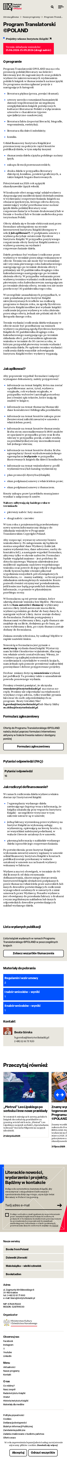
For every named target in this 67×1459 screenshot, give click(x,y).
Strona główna (11, 17)
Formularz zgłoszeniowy (33, 746)
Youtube (7, 1352)
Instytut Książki (12, 7)
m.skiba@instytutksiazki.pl (20, 707)
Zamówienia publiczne (14, 1430)
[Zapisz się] (58, 1205)
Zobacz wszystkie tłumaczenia (33, 953)
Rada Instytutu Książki (14, 1393)
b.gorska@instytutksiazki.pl (21, 704)
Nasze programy (31, 17)
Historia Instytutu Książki (15, 1400)
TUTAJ (55, 1225)
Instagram (8, 1344)
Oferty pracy (9, 1437)
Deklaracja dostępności (15, 1422)
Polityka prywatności (13, 1415)
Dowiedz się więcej (47, 1445)
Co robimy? (9, 1385)
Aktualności (9, 1367)
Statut (6, 1396)
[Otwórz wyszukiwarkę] (52, 6)
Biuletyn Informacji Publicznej (18, 1426)
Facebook (8, 1341)
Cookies (7, 1418)
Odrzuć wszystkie (43, 1453)
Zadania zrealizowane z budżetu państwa (23, 1433)
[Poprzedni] (57, 1095)
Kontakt (7, 1374)
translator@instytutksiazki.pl (22, 688)
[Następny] (63, 1095)
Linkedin (7, 1356)
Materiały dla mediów (13, 1404)
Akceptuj (18, 1453)
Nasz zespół (9, 1389)
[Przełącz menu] (61, 7)
